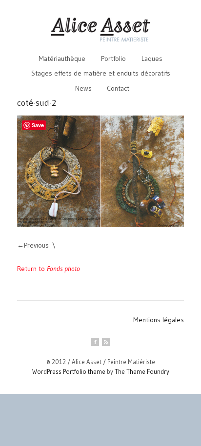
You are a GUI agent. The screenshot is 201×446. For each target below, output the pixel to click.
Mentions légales (158, 319)
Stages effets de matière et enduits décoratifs (100, 73)
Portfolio (113, 58)
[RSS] (106, 342)
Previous (36, 245)
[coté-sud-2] (100, 171)
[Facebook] (95, 342)
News (83, 88)
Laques (151, 58)
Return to (48, 268)
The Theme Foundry (142, 371)
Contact (118, 88)
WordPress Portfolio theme (68, 371)
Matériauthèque (62, 58)
